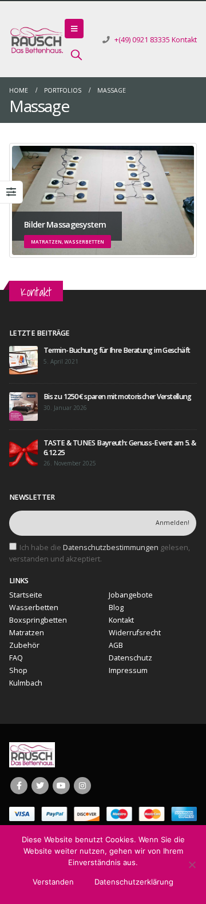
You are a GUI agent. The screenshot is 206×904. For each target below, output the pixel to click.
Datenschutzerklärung (133, 881)
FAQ (16, 658)
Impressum (128, 670)
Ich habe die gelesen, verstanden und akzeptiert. (99, 553)
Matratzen (26, 633)
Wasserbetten (33, 607)
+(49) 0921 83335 (142, 40)
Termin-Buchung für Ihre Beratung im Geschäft (116, 350)
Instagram (82, 785)
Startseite (25, 595)
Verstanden (53, 881)
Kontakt (184, 40)
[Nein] (191, 864)
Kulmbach (25, 683)
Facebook (18, 785)
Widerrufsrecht (135, 633)
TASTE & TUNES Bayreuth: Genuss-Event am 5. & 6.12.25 (119, 447)
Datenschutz (130, 658)
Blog (116, 607)
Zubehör (24, 645)
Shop (18, 670)
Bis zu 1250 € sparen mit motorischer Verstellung (117, 396)
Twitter (40, 785)
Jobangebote (131, 595)
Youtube (61, 785)
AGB (116, 645)
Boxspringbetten (38, 620)
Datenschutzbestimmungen (111, 547)
